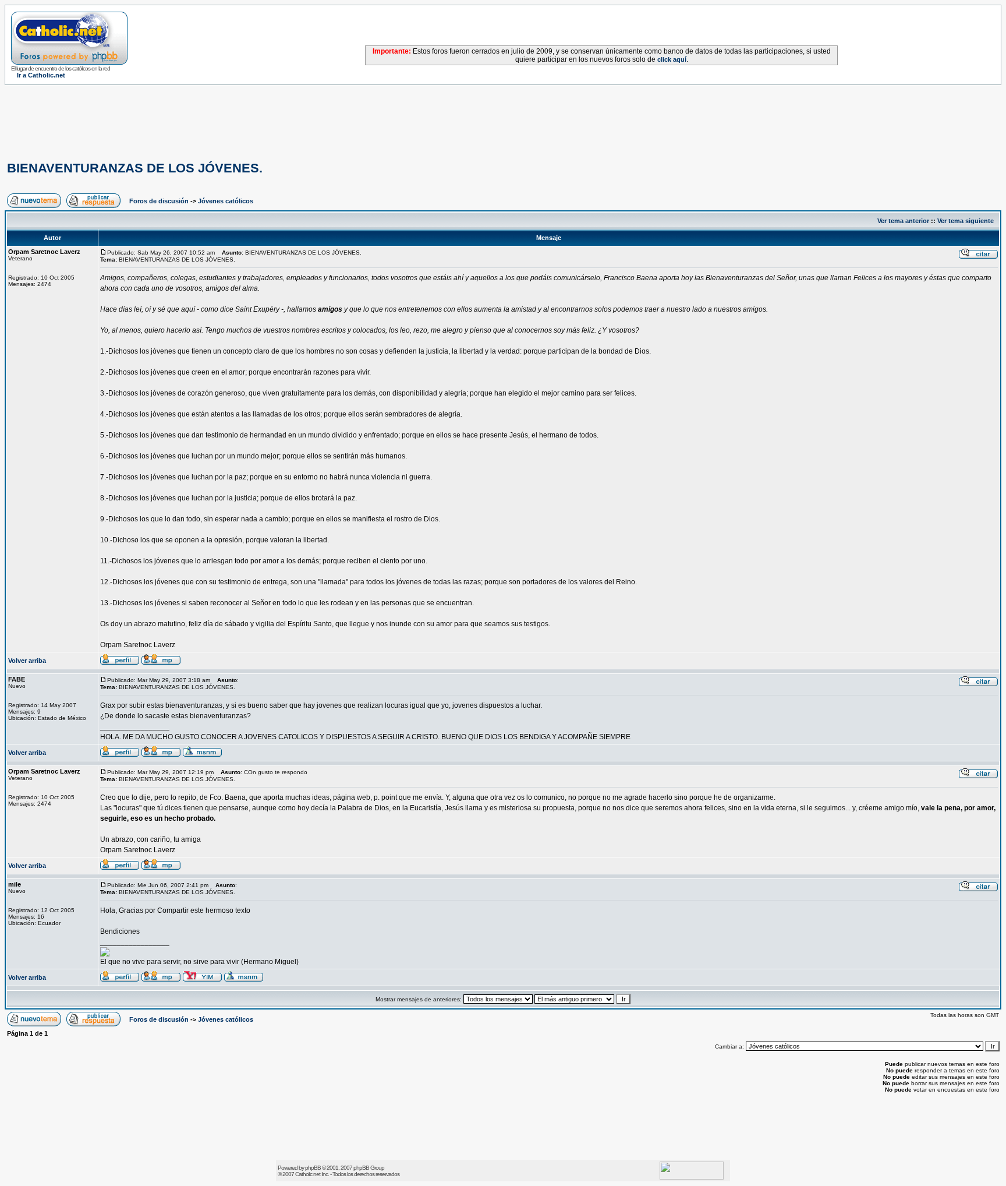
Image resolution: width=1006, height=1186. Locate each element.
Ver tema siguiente (965, 220)
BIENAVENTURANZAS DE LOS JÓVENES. (135, 168)
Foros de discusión (159, 200)
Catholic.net (307, 1174)
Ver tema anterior (903, 220)
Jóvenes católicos (225, 200)
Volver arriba (27, 660)
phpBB (313, 1167)
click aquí (671, 59)
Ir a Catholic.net (41, 75)
